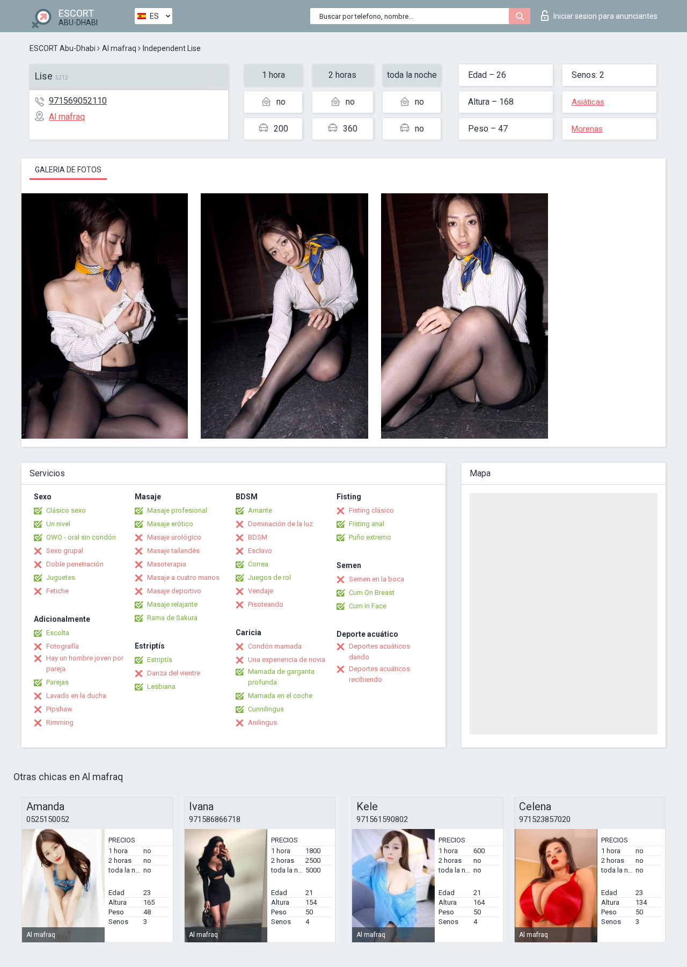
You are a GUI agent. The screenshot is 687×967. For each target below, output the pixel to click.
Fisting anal (366, 524)
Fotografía (62, 646)
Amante (260, 510)
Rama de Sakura (172, 618)
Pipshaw (59, 709)
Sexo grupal (64, 551)
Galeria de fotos (68, 169)
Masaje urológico (174, 537)
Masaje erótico (170, 524)
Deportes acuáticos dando (379, 651)
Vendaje (260, 591)
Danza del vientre (173, 673)
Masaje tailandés (173, 551)
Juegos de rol (269, 577)
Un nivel (58, 524)
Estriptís (159, 660)
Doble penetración (75, 564)
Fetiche (57, 591)
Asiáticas (588, 102)
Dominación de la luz (280, 524)
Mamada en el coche (280, 696)
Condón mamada (275, 646)
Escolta (57, 633)
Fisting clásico (371, 510)
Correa (258, 564)
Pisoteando (265, 604)
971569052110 (78, 101)
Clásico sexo (66, 510)
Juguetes (60, 577)
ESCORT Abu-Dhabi (63, 48)
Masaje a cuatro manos (183, 577)
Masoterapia (166, 564)
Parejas (57, 682)
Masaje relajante (172, 604)
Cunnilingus (266, 709)
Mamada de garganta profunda (281, 676)
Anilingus (262, 722)
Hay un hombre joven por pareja (84, 663)
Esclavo (260, 551)
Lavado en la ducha (76, 696)
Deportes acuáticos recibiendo (379, 674)
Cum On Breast (371, 592)
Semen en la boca (376, 579)
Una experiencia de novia (286, 660)
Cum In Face (367, 606)
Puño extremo (370, 537)
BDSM (257, 537)
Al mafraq (119, 48)
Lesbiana (161, 686)
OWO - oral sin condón (81, 537)
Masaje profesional (177, 510)
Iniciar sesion (605, 16)
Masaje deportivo (174, 591)
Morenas (587, 129)
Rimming (60, 722)
